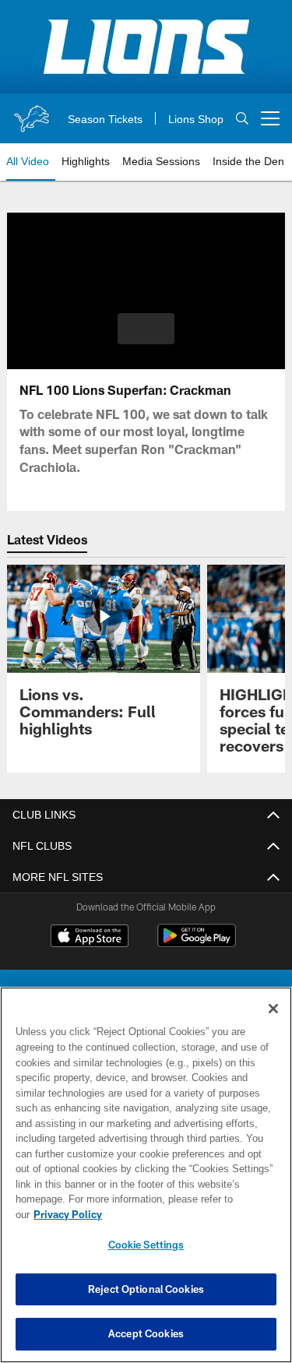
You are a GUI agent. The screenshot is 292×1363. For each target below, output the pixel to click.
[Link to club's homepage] (31, 112)
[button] (146, 328)
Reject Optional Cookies (146, 1289)
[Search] (242, 118)
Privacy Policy (187, 1214)
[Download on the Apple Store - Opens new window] (89, 938)
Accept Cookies (146, 1333)
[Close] (273, 1024)
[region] (146, 1182)
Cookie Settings (146, 1244)
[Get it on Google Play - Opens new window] (196, 944)
